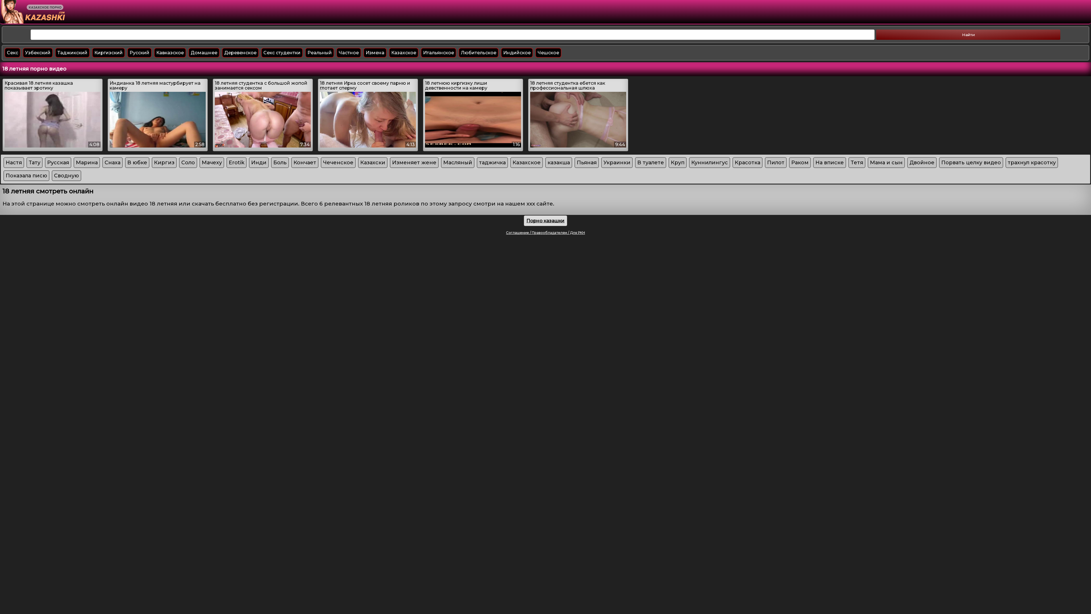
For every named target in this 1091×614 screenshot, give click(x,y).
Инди (258, 162)
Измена (375, 52)
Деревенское (240, 52)
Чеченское (338, 162)
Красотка (747, 162)
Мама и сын (886, 162)
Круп (677, 162)
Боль (280, 162)
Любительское (478, 52)
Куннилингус (709, 162)
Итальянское (438, 52)
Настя (14, 162)
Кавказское (170, 52)
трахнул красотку (1032, 162)
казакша (558, 162)
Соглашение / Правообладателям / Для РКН (545, 233)
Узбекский (38, 52)
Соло (188, 162)
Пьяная (587, 162)
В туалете (650, 162)
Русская (58, 162)
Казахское (403, 52)
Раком (800, 162)
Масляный (457, 162)
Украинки (616, 162)
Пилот (775, 162)
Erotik (236, 162)
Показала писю (26, 176)
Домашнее (204, 52)
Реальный (319, 52)
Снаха (112, 162)
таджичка (492, 162)
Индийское (517, 52)
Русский (139, 52)
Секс (12, 52)
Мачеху (212, 162)
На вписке (829, 162)
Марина (87, 162)
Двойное (921, 162)
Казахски (372, 162)
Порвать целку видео (971, 162)
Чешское (548, 52)
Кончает (304, 162)
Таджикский (72, 52)
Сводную (66, 176)
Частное (349, 52)
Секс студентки (282, 52)
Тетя (857, 162)
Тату (34, 162)
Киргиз (164, 162)
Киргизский (108, 52)
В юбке (137, 162)
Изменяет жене (414, 162)
